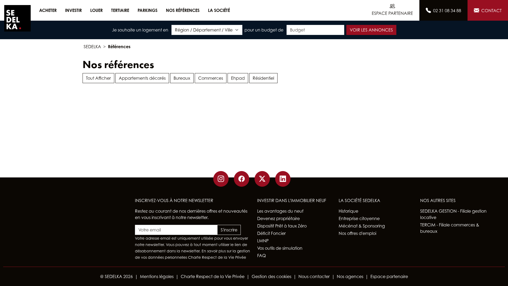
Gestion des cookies (271, 276)
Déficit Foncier (271, 233)
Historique (348, 211)
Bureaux (182, 78)
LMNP (263, 240)
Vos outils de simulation (279, 248)
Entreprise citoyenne (359, 218)
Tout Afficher (98, 78)
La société (219, 10)
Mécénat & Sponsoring (362, 226)
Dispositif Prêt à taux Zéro (282, 226)
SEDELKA (92, 46)
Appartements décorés (142, 78)
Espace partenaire (389, 276)
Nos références (182, 10)
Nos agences (350, 276)
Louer (96, 10)
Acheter (48, 10)
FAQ (261, 255)
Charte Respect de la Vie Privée (217, 257)
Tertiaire (120, 10)
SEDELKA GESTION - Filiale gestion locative (453, 214)
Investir (73, 10)
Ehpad (238, 78)
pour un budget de (263, 30)
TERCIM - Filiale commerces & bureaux (449, 228)
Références (119, 46)
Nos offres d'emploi (357, 233)
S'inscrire (229, 230)
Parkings (147, 10)
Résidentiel (263, 78)
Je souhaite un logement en (140, 30)
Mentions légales (157, 276)
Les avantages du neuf (280, 211)
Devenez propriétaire (278, 218)
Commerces (210, 78)
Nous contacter (314, 276)
